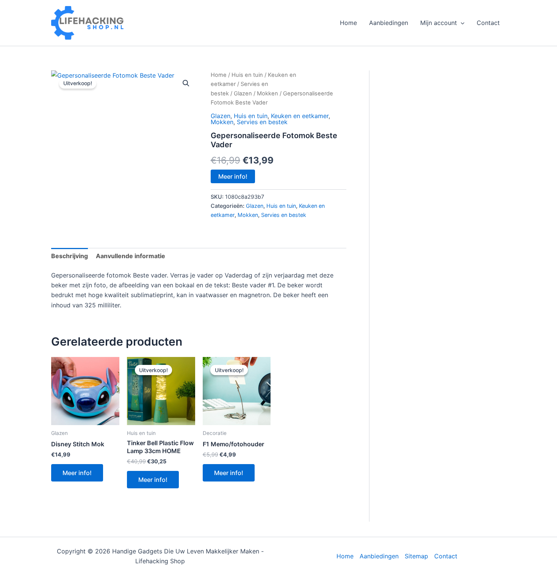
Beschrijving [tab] (69, 256)
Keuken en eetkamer (300, 116)
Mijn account (438, 22)
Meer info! (232, 176)
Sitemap (416, 556)
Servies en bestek (262, 122)
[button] (461, 23)
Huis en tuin (247, 75)
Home (348, 22)
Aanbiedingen (388, 22)
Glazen (243, 93)
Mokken (267, 93)
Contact (488, 22)
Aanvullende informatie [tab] (130, 256)
